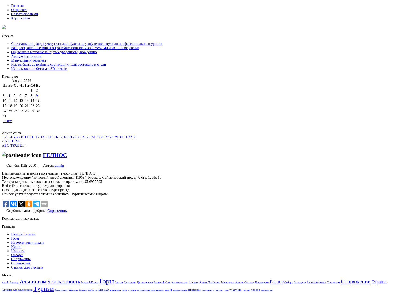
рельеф (168, 290)
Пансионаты (262, 282)
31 (125, 137)
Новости (18, 251)
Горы (15, 238)
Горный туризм (23, 234)
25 (98, 137)
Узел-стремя (61, 290)
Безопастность (63, 281)
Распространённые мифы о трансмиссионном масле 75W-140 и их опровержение (75, 48)
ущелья (246, 290)
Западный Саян (162, 282)
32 (130, 137)
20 (74, 137)
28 (111, 137)
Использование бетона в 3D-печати (39, 69)
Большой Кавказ (89, 282)
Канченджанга (180, 282)
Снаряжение (21, 259)
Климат (193, 282)
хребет (255, 289)
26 (102, 137)
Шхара (83, 290)
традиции (207, 290)
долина (132, 290)
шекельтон (266, 290)
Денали (119, 282)
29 (116, 137)
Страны (378, 281)
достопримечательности (150, 290)
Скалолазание (316, 282)
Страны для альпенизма (17, 289)
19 (70, 137)
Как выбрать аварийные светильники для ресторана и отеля (58, 64)
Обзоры (17, 255)
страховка (194, 289)
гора (124, 290)
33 (134, 137)
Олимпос (249, 282)
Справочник (57, 211)
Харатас (73, 290)
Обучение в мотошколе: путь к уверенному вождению (54, 52)
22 (84, 137)
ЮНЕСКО (103, 290)
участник (235, 289)
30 (121, 137)
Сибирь (288, 282)
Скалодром (300, 282)
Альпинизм (33, 281)
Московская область (232, 282)
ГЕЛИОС (55, 155)
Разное (277, 281)
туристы (217, 290)
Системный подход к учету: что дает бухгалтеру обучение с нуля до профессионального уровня (86, 44)
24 (93, 137)
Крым (203, 282)
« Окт (7, 121)
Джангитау (130, 282)
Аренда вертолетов (26, 56)
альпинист (115, 290)
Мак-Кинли (214, 282)
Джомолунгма (145, 282)
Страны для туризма (27, 267)
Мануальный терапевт (28, 60)
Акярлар (14, 282)
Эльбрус (92, 290)
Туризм (43, 288)
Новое (16, 247)
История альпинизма (27, 242)
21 (79, 137)
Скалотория (333, 282)
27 (107, 137)
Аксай (5, 282)
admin (59, 165)
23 (88, 137)
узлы (225, 290)
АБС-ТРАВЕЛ (13, 145)
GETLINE (13, 141)
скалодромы (180, 290)
